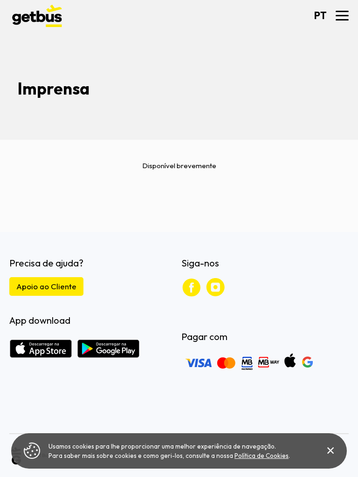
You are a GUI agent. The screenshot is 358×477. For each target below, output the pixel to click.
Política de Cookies (261, 455)
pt (320, 15)
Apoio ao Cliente (46, 286)
